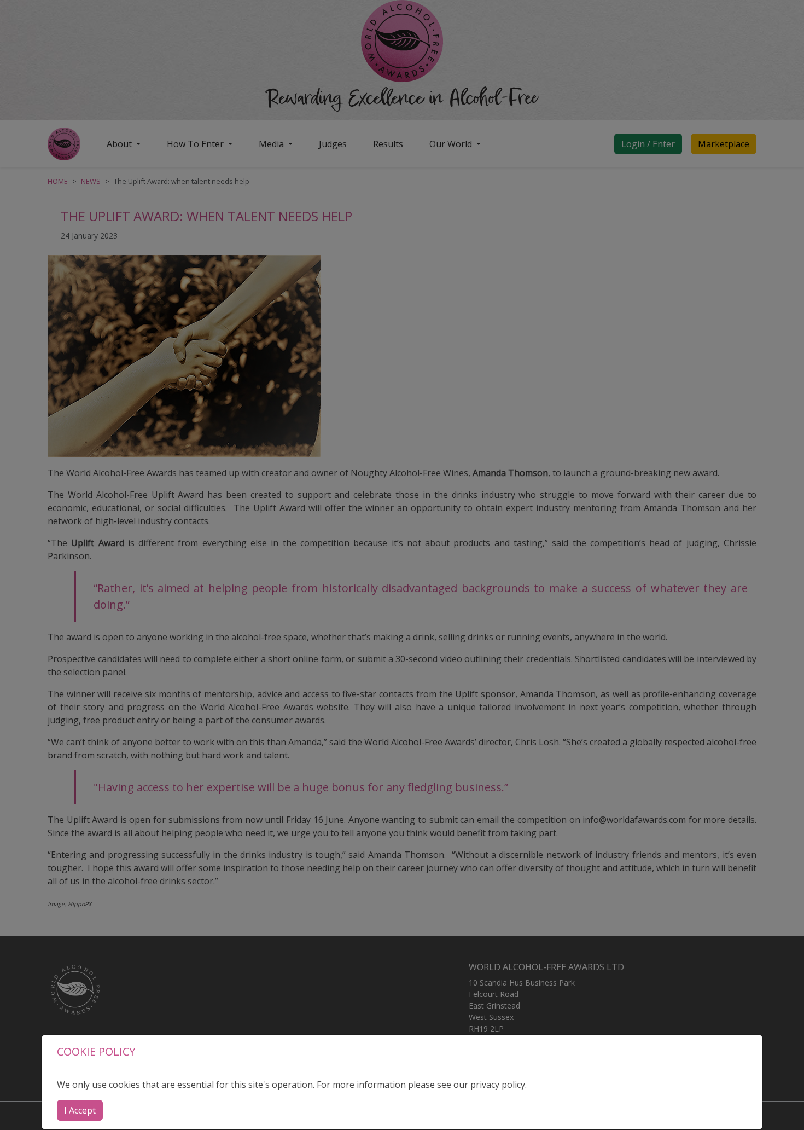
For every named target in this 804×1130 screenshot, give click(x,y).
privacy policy (497, 1085)
